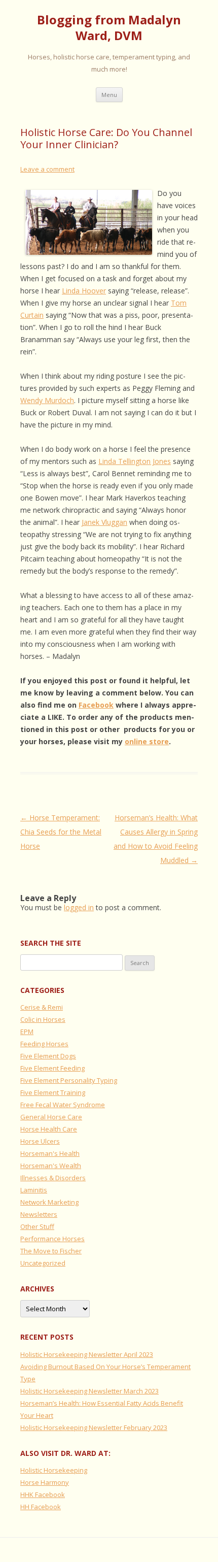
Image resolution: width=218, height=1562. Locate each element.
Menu (109, 94)
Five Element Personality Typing (68, 1080)
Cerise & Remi (41, 1007)
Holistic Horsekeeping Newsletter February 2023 (93, 1427)
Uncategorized (42, 1263)
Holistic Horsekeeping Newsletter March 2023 (89, 1390)
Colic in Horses (42, 1019)
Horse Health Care (48, 1129)
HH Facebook (40, 1506)
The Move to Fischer (51, 1250)
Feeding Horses (44, 1043)
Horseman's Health (50, 1153)
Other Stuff (37, 1226)
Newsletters (38, 1214)
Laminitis (33, 1189)
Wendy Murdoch (47, 400)
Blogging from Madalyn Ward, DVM (109, 28)
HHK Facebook (42, 1494)
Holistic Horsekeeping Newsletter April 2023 (86, 1354)
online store (147, 741)
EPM (26, 1031)
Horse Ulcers (40, 1141)
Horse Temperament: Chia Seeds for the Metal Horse (60, 832)
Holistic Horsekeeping (53, 1470)
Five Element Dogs (48, 1055)
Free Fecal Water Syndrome (62, 1104)
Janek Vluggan (104, 522)
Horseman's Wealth (50, 1165)
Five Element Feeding (52, 1068)
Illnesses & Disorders (53, 1177)
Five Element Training (52, 1092)
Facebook (96, 705)
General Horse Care (51, 1116)
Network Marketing (49, 1202)
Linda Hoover (84, 290)
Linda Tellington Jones (134, 461)
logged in (79, 907)
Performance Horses (52, 1238)
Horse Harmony (44, 1482)
